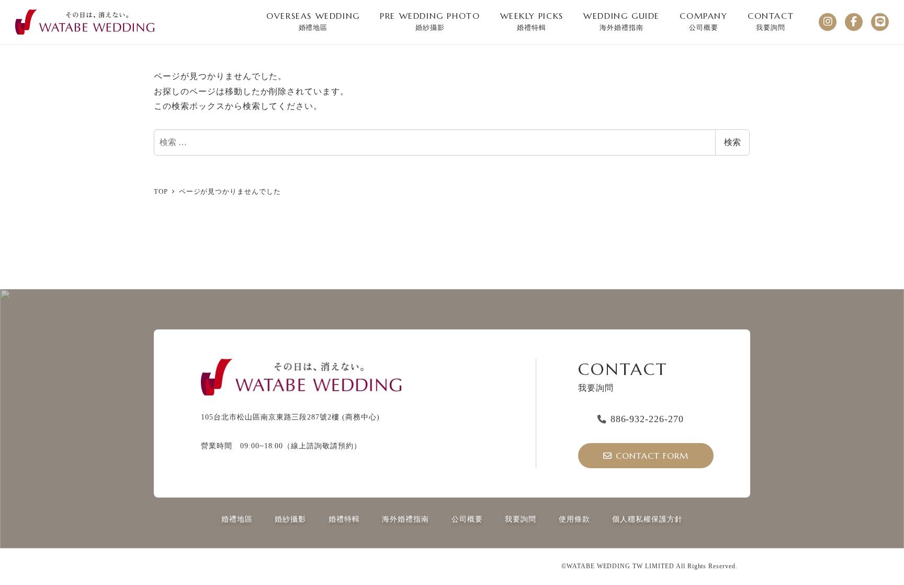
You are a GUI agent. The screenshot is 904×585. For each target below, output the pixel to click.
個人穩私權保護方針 (647, 519)
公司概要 (467, 519)
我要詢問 (520, 519)
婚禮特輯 (344, 519)
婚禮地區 (237, 519)
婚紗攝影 (290, 519)
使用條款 (574, 519)
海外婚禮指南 (405, 519)
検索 (732, 142)
